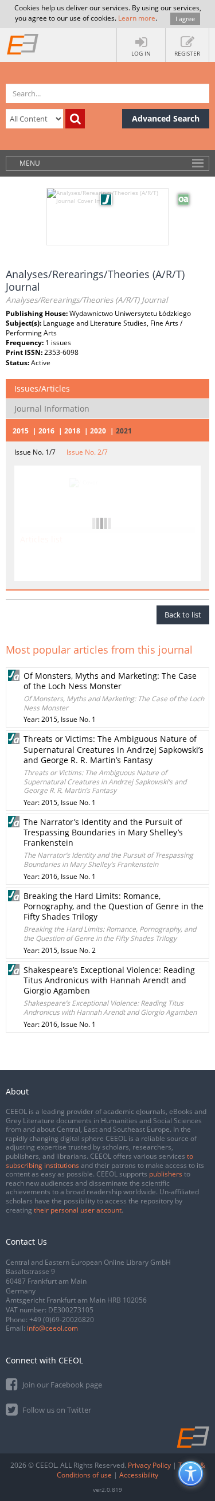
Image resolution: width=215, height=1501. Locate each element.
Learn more (136, 18)
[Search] (75, 118)
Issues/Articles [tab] (42, 388)
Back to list (183, 614)
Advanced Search (166, 118)
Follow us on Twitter (56, 1410)
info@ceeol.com (52, 1328)
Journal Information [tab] (51, 408)
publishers (165, 1174)
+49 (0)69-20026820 (61, 1319)
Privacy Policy (149, 1465)
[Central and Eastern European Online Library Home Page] (23, 43)
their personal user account (78, 1210)
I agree (185, 18)
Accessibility (138, 1475)
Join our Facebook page (61, 1384)
